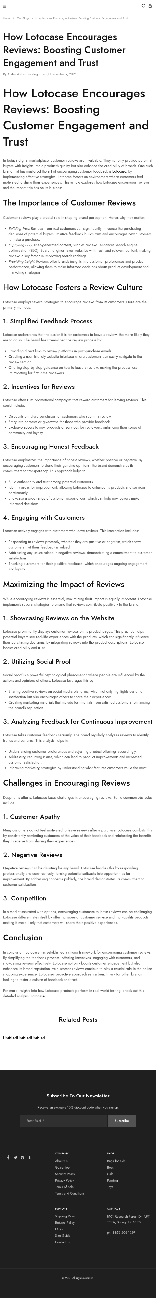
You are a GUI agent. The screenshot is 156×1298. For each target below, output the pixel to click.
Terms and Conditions (69, 1193)
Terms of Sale (64, 1187)
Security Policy (65, 1174)
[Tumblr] (29, 1158)
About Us (61, 1161)
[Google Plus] (22, 1158)
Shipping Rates (65, 1216)
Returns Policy (65, 1222)
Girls (110, 1174)
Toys (110, 1187)
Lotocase (119, 171)
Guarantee (62, 1167)
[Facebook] (9, 1158)
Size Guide (62, 1235)
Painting (112, 1180)
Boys (110, 1167)
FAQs (59, 1229)
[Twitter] (15, 1158)
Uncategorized (37, 74)
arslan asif (15, 74)
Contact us (62, 1242)
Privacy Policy (64, 1180)
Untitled (10, 1038)
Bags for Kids (116, 1161)
